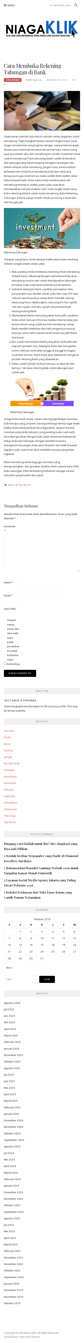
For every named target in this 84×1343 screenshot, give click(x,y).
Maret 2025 (11, 1100)
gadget (8, 757)
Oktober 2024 (12, 1133)
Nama (8, 582)
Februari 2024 (12, 1179)
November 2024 (13, 1127)
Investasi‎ (9, 770)
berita (7, 737)
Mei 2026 (9, 1022)
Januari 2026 (11, 1048)
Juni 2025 (9, 1081)
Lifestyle (9, 789)
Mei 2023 (9, 1231)
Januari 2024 (11, 1185)
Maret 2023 (11, 1244)
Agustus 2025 (12, 1068)
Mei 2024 (9, 1159)
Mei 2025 (9, 1088)
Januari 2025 (11, 1114)
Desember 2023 (13, 1192)
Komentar (10, 528)
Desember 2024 (13, 1120)
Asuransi (9, 731)
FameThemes (32, 1336)
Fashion (8, 750)
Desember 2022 (13, 1257)
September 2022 (14, 1277)
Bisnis (7, 744)
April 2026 (10, 1029)
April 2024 (10, 1166)
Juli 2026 (9, 1009)
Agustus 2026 (12, 1003)
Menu (11, 5)
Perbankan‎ (10, 809)
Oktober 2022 (12, 1270)
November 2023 (13, 1198)
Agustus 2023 (12, 1218)
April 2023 (10, 1238)
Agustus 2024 (12, 1146)
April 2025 (10, 1094)
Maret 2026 (11, 1035)
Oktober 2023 (12, 1205)
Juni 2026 (9, 1016)
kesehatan (10, 776)
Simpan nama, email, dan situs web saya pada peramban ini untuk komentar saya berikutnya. (13, 642)
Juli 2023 (9, 1225)
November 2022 (13, 1264)
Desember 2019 (13, 1290)
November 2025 (13, 1055)
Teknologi (9, 815)
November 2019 (13, 1297)
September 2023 (14, 1212)
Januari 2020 (11, 1283)
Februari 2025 (12, 1107)
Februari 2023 (12, 1251)
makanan (9, 796)
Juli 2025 (9, 1074)
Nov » (9, 967)
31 (42, 958)
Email (8, 595)
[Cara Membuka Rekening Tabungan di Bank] (42, 110)
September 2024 (14, 1140)
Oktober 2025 (12, 1061)
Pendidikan (10, 802)
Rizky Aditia (34, 80)
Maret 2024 (11, 1172)
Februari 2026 (12, 1042)
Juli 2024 (9, 1153)
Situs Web (10, 608)
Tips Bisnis (13, 80)
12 (63, 938)
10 (42, 938)
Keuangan (10, 783)
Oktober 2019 (12, 1303)
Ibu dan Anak (12, 763)
